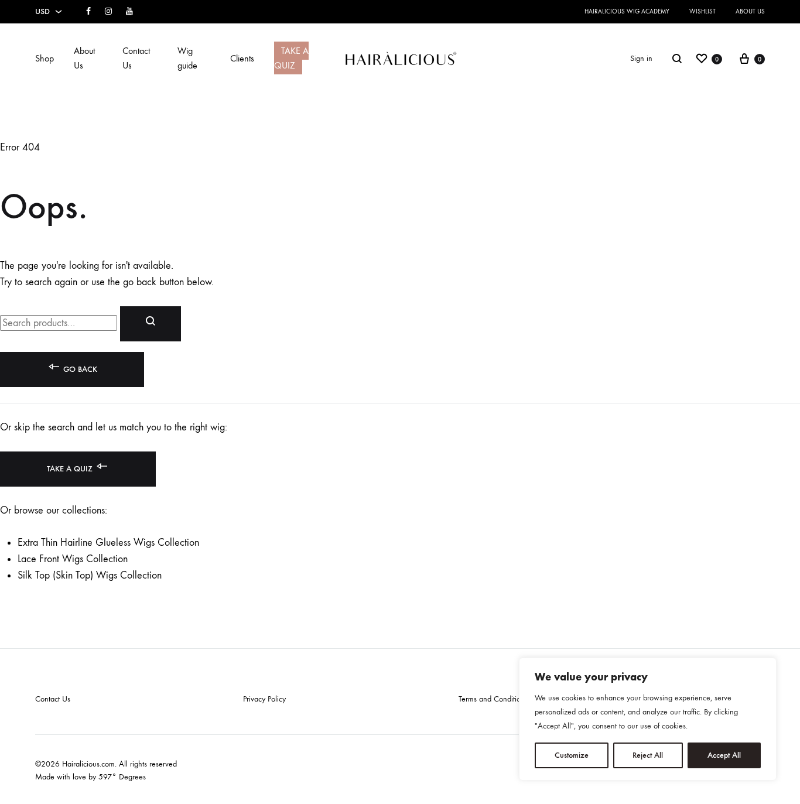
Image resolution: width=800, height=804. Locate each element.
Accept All (724, 755)
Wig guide (187, 58)
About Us (84, 58)
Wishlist (702, 11)
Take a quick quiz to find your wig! (206, 24)
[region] (648, 719)
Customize (572, 755)
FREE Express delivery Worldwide (204, 11)
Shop (44, 58)
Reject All (648, 755)
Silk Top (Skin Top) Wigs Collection (90, 575)
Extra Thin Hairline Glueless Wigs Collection (108, 542)
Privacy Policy (264, 699)
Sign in (641, 58)
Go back (79, 369)
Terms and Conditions (493, 699)
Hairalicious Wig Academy (626, 11)
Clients (242, 58)
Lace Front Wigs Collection (73, 559)
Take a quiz (71, 469)
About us (750, 11)
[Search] (677, 58)
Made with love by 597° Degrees (90, 777)
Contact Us (136, 58)
